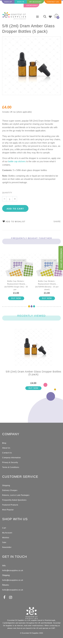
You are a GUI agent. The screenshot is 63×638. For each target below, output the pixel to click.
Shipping (6, 485)
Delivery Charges (9, 490)
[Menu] (37, 16)
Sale (4, 542)
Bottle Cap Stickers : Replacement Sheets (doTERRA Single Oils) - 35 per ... (16, 285)
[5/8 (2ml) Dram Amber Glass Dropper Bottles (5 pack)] (33, 349)
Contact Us (53, 2)
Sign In (20, 2)
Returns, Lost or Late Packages (15, 495)
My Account (35, 2)
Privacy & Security (10, 462)
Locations (31, 5)
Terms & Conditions (10, 467)
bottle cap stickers (17, 161)
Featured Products (10, 505)
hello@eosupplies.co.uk (12, 570)
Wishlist (5, 538)
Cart (4, 528)
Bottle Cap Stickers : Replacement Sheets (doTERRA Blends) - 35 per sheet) (47, 285)
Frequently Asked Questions (14, 500)
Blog (4, 443)
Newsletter (6, 547)
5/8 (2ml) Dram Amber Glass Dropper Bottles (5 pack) (28, 28)
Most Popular (8, 510)
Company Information (11, 458)
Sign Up (8, 2)
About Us (6, 448)
